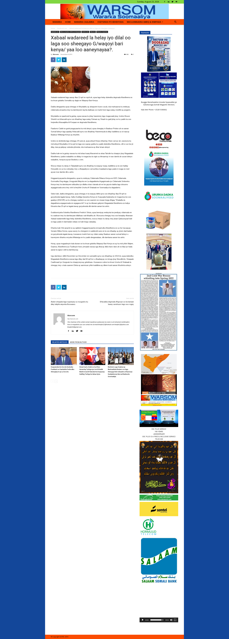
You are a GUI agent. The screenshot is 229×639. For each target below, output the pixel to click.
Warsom (56, 54)
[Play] (142, 620)
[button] (175, 22)
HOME (68, 22)
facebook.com (62, 28)
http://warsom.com (72, 319)
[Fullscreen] (175, 620)
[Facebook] (164, 1)
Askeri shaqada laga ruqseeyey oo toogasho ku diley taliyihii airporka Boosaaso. (69, 303)
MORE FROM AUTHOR (78, 342)
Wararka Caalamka (84, 22)
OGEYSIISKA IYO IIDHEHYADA (110, 22)
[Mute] (171, 620)
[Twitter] (172, 1)
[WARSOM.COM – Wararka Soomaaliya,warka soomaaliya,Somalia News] (114, 11)
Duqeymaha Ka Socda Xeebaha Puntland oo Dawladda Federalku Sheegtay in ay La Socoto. (62, 369)
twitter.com (85, 32)
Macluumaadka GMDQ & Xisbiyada (144, 22)
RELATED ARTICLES (59, 342)
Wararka (57, 22)
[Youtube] (176, 1)
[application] (159, 603)
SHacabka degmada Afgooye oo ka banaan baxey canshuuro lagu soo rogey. (117, 303)
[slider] (157, 620)
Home (53, 28)
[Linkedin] (168, 1)
